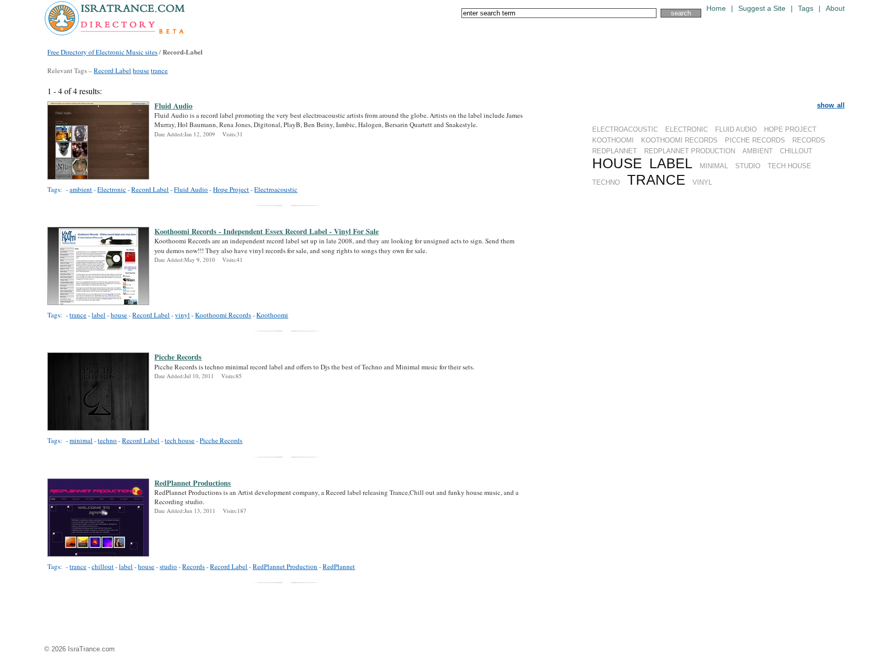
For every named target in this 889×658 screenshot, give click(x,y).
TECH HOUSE (789, 166)
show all (830, 105)
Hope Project (231, 189)
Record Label (112, 70)
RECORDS (808, 140)
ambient (80, 189)
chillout (103, 566)
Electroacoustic (275, 189)
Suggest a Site (762, 8)
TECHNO (606, 182)
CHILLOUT (796, 151)
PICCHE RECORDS (755, 140)
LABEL (670, 163)
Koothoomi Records (223, 314)
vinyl (182, 314)
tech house (179, 440)
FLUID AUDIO (736, 129)
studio (168, 566)
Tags (805, 8)
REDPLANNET (614, 151)
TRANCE (656, 180)
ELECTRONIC (686, 129)
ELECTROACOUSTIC (625, 129)
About (835, 8)
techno (107, 440)
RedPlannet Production (285, 566)
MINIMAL (714, 166)
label (98, 314)
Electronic (111, 189)
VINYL (702, 182)
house (141, 70)
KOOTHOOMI (613, 140)
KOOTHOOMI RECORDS (679, 140)
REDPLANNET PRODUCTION (689, 151)
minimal (81, 440)
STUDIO (747, 166)
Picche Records (178, 357)
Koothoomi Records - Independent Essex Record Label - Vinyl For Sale (266, 231)
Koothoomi (272, 314)
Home (716, 8)
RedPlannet (339, 566)
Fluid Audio (173, 106)
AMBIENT (757, 151)
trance (159, 70)
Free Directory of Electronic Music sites (102, 52)
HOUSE (617, 163)
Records (193, 566)
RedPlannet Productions (192, 483)
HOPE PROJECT (790, 129)
